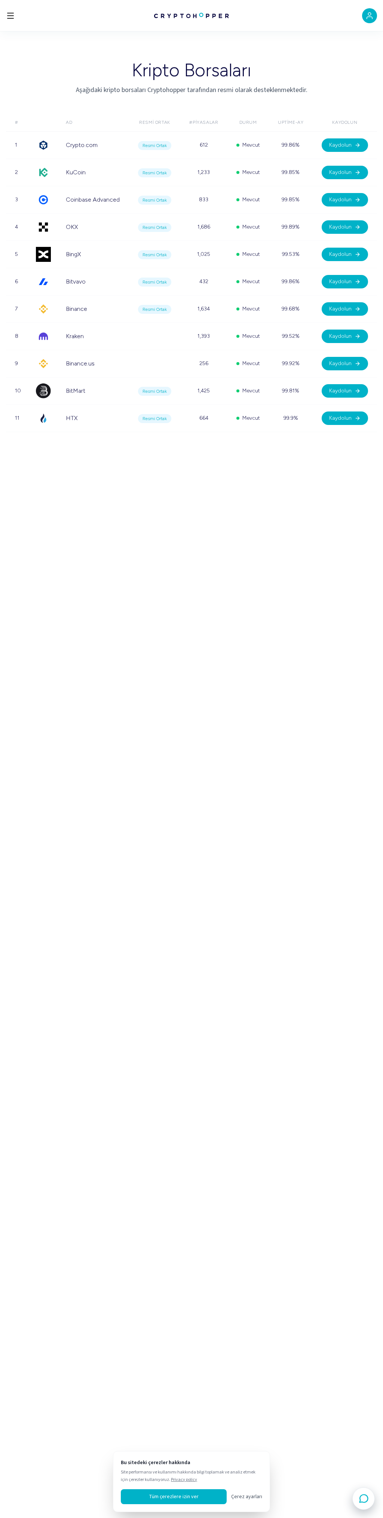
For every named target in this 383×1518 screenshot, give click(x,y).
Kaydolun (340, 145)
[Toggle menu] (10, 15)
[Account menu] (369, 15)
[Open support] (363, 1498)
